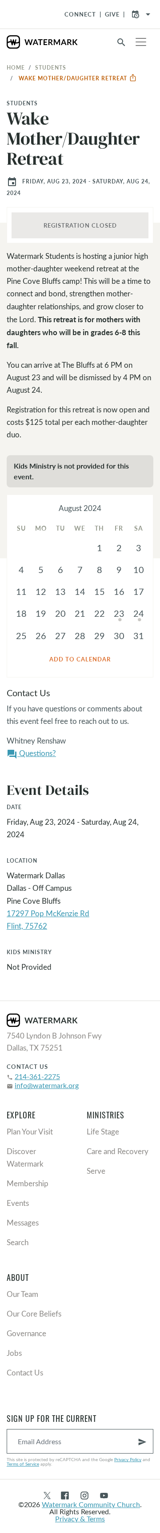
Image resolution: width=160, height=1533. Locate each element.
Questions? (31, 754)
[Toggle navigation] (140, 42)
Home (16, 67)
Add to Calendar (80, 659)
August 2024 (80, 508)
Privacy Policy (127, 1459)
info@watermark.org (47, 1085)
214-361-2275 (37, 1076)
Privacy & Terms (80, 1518)
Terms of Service (23, 1464)
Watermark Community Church (91, 1504)
